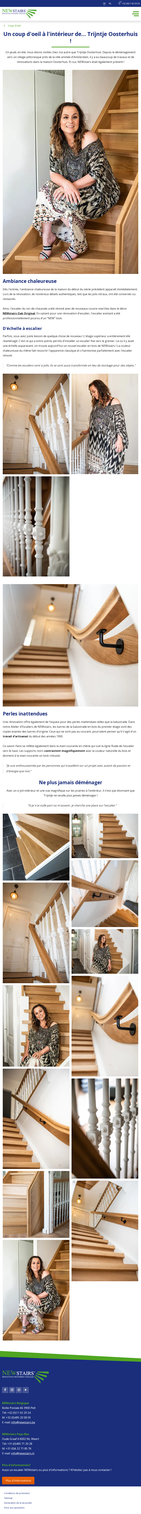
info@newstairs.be (23, 1422)
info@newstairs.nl (22, 1453)
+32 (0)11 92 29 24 (131, 3)
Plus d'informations (18, 1480)
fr (104, 3)
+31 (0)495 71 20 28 (19, 1444)
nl (110, 3)
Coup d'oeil (14, 25)
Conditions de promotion (17, 1493)
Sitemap (8, 1498)
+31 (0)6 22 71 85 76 (18, 1448)
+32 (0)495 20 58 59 (18, 1417)
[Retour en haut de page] (16, 1508)
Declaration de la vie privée (18, 1502)
